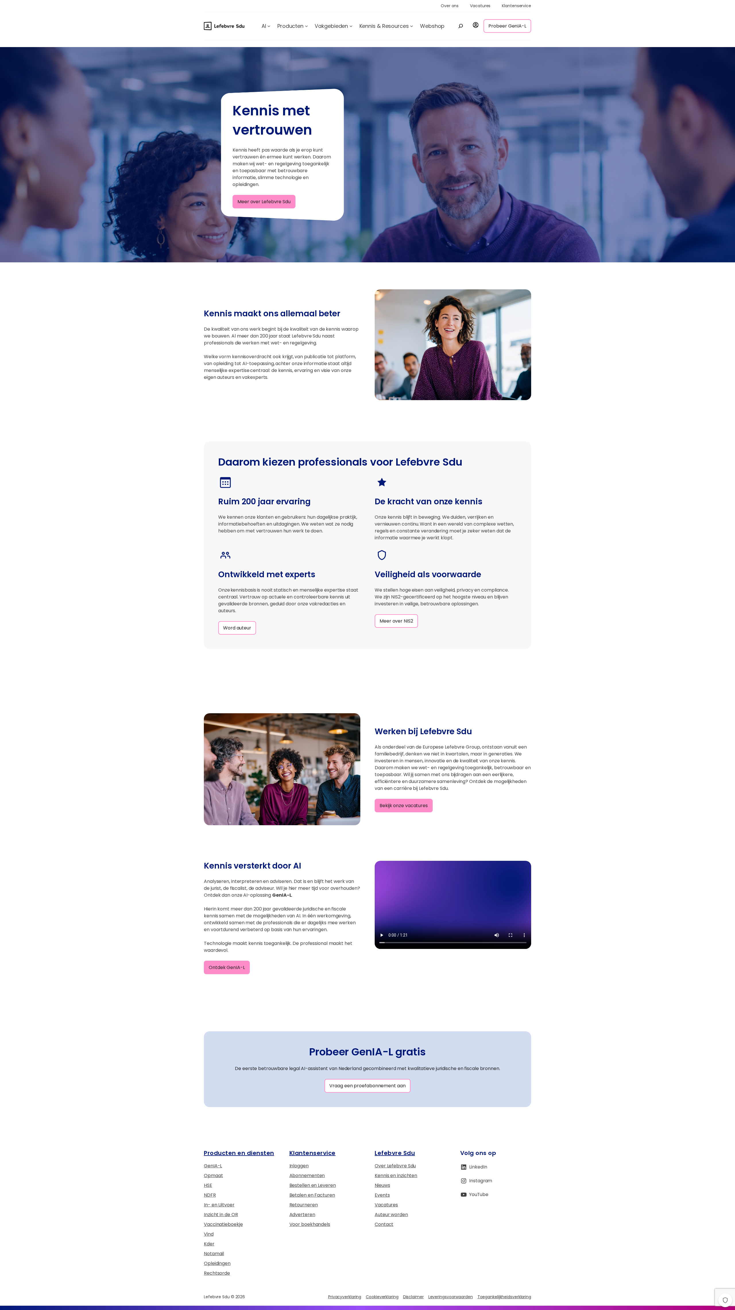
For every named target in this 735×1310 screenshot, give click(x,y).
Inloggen (299, 1165)
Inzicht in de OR (221, 1214)
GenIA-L (213, 1165)
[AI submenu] (268, 26)
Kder (209, 1244)
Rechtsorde (217, 1273)
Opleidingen (217, 1263)
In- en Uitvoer (219, 1205)
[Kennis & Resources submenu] (411, 26)
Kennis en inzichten (396, 1175)
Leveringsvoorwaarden (450, 1297)
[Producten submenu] (306, 26)
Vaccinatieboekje (223, 1224)
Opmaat (213, 1175)
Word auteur (237, 628)
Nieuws (382, 1185)
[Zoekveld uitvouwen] (460, 26)
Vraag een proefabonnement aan (367, 1085)
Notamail (214, 1253)
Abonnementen (307, 1175)
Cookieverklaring (382, 1297)
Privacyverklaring (344, 1297)
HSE (208, 1185)
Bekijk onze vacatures (404, 805)
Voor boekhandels (309, 1224)
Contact (384, 1224)
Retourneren (303, 1205)
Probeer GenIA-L (507, 26)
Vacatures (386, 1205)
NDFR (210, 1195)
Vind (209, 1234)
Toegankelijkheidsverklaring (504, 1297)
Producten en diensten (239, 1153)
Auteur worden (391, 1214)
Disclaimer (413, 1297)
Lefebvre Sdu (395, 1153)
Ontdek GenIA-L (227, 967)
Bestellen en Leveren (312, 1185)
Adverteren (302, 1214)
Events (382, 1195)
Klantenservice (312, 1153)
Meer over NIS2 (396, 621)
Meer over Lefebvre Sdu (264, 201)
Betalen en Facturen (312, 1195)
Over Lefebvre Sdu (395, 1165)
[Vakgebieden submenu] (351, 26)
